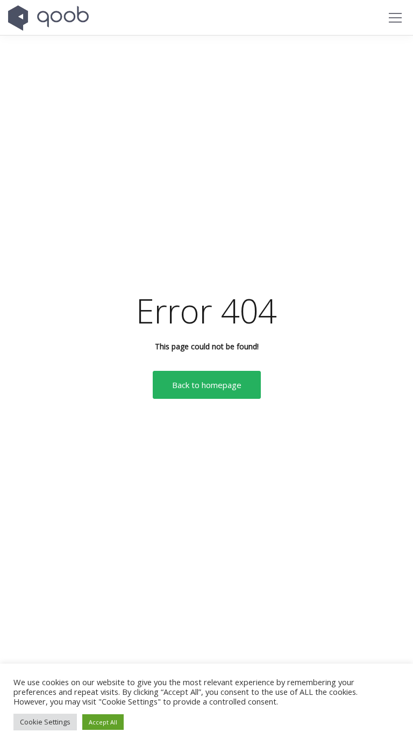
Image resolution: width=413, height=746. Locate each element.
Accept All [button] (103, 722)
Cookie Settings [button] (45, 722)
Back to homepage (206, 384)
